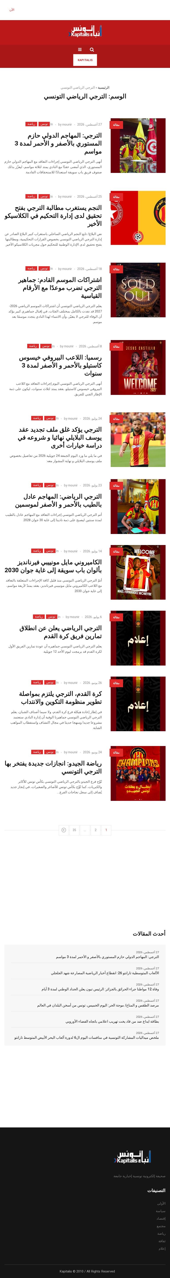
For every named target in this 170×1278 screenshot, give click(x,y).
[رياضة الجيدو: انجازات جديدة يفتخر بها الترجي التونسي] (138, 773)
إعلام (162, 1248)
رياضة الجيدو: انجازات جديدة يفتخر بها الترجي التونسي (53, 767)
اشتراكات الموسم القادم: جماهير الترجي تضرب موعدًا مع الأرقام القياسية (60, 287)
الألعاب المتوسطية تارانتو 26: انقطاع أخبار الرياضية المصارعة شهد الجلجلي (105, 973)
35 (74, 830)
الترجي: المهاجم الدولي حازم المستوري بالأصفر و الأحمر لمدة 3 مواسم (58, 143)
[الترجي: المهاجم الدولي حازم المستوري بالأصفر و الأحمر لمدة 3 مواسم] (138, 145)
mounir (67, 124)
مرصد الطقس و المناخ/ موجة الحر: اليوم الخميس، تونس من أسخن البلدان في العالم (98, 1005)
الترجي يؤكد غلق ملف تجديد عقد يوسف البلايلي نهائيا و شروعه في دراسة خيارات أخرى (60, 437)
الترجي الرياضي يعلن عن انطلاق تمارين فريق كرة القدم (60, 632)
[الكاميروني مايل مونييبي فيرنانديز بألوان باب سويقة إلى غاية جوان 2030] (138, 572)
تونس (44, 124)
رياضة (31, 124)
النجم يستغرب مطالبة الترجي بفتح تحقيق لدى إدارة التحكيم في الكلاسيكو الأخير (53, 215)
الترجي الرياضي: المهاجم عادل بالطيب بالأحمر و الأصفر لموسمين (58, 500)
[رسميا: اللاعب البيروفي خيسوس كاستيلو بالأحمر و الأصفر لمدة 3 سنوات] (138, 367)
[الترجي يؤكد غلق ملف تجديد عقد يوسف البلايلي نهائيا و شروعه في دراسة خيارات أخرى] (138, 439)
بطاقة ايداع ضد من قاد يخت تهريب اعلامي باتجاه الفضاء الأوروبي (112, 1021)
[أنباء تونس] (85, 31)
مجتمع (161, 1226)
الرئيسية (103, 87)
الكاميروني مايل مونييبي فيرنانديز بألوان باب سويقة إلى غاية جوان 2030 (53, 566)
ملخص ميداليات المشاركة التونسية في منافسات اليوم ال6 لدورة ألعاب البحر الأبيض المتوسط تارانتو (86, 1037)
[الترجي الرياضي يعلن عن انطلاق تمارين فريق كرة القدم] (138, 638)
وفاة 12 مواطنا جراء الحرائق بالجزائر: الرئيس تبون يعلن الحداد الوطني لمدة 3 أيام (100, 989)
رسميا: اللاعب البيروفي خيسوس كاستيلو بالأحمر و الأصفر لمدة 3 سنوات (60, 365)
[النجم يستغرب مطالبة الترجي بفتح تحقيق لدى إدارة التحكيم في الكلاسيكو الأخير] (138, 217)
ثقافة (162, 1241)
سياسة (161, 1211)
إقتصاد (161, 1218)
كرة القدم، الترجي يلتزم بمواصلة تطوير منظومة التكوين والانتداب (60, 697)
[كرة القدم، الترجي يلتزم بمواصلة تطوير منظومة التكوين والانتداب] (138, 704)
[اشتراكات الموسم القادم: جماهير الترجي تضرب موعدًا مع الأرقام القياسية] (138, 290)
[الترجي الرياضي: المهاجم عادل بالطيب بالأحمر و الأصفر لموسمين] (138, 506)
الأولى (161, 1203)
